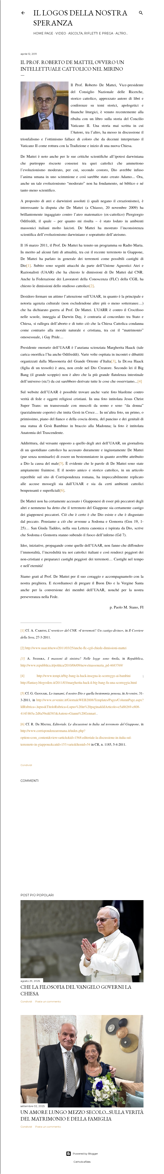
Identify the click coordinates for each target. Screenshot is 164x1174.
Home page (43, 33)
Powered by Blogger (85, 1153)
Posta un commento (48, 1001)
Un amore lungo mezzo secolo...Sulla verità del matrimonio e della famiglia (82, 1115)
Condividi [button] (26, 765)
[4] (22, 675)
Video (61, 33)
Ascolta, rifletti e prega (90, 33)
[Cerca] (141, 12)
